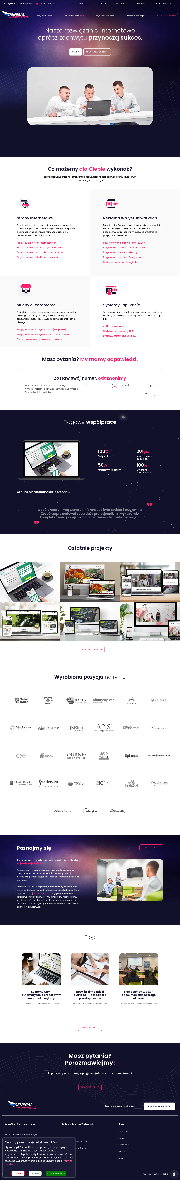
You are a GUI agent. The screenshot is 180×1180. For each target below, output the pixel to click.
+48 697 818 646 (46, 3)
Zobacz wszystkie (90, 1027)
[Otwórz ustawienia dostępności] (174, 1174)
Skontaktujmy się (90, 1087)
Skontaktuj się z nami (97, 52)
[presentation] (165, 982)
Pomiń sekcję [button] (90, 60)
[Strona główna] (15, 14)
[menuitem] (84, 3)
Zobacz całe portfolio (90, 649)
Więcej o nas (151, 847)
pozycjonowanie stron (37, 893)
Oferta (75, 52)
